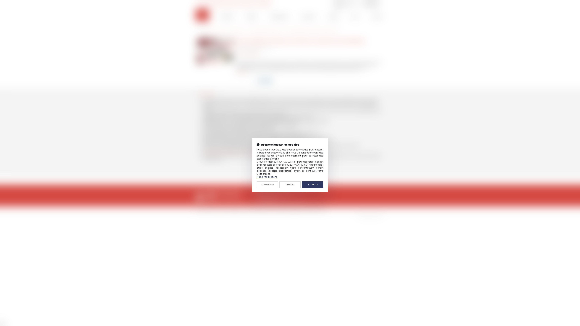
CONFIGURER (267, 184)
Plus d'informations (267, 176)
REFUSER (290, 184)
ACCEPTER (313, 184)
